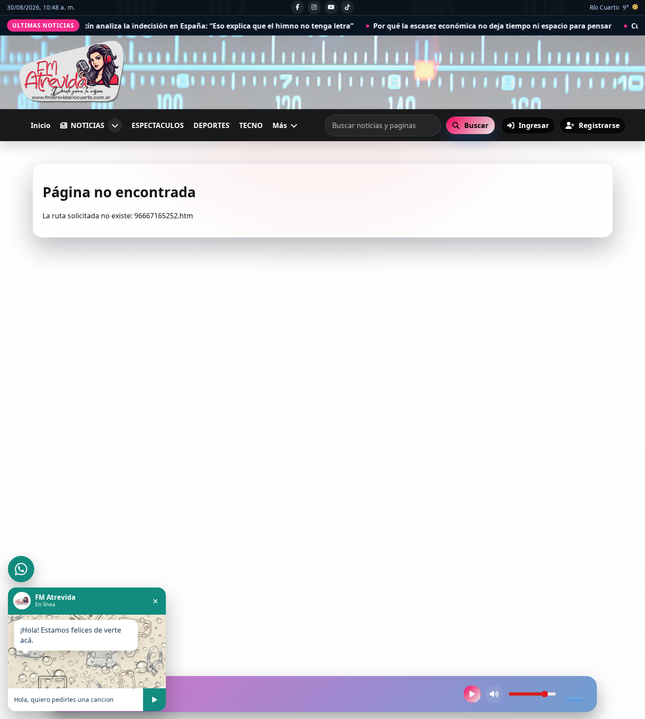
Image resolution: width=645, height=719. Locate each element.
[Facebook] (297, 7)
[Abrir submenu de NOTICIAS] (115, 125)
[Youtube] (330, 7)
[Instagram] (314, 7)
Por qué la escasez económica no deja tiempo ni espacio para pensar (452, 26)
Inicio (40, 125)
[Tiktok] (347, 7)
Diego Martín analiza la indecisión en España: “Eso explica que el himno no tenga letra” (160, 26)
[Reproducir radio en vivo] (472, 694)
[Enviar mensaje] (154, 699)
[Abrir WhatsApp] (21, 569)
